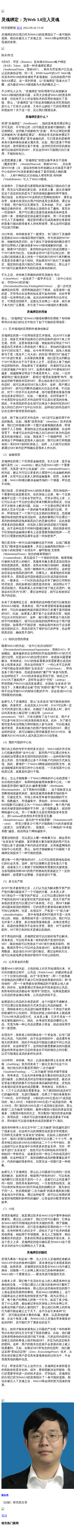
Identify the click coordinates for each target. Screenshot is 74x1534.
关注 (19, 27)
